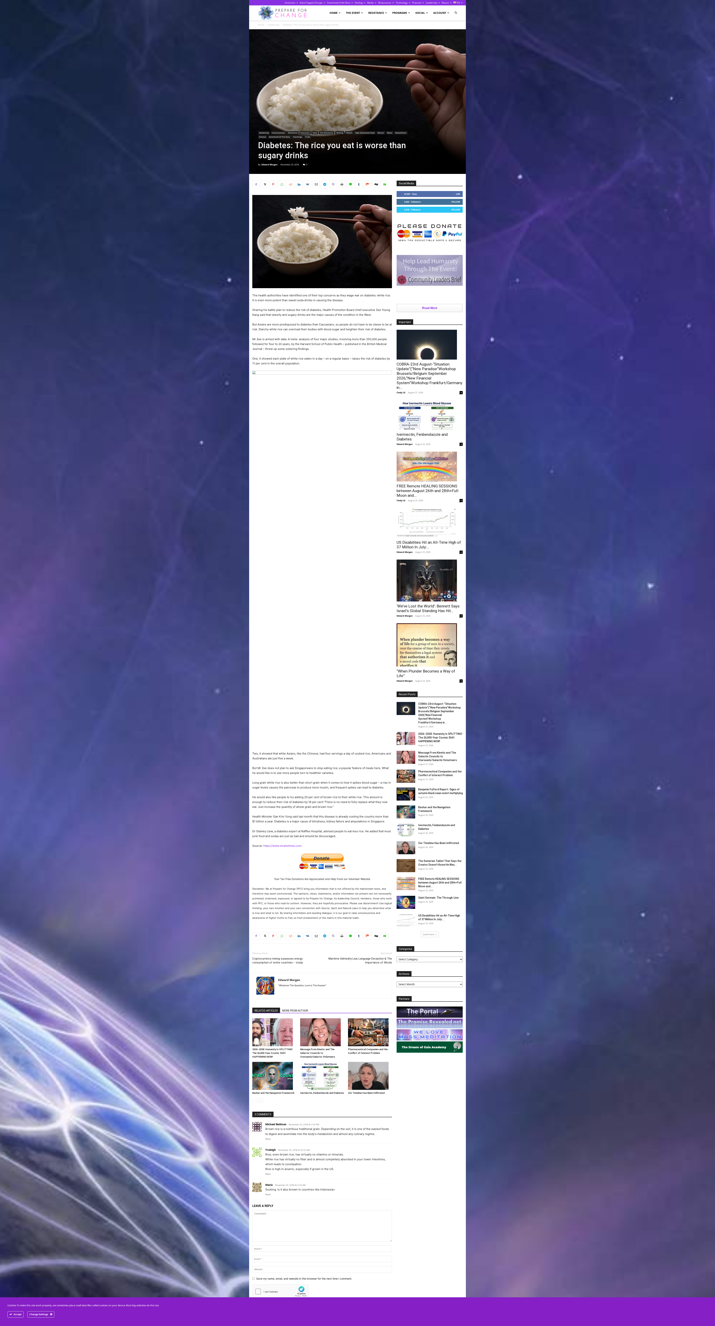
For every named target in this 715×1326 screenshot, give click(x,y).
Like (458, 194)
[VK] (307, 184)
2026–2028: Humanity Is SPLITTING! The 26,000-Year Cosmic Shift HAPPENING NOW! (272, 1053)
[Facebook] (256, 184)
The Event (353, 13)
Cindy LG (401, 392)
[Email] (316, 184)
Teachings (297, 137)
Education (305, 132)
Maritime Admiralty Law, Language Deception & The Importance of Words (360, 960)
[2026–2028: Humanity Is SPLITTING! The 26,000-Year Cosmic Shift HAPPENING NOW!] (274, 1032)
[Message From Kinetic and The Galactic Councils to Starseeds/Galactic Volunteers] (322, 1032)
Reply (268, 1139)
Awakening (273, 24)
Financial (416, 2)
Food (315, 132)
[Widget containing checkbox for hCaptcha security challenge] (280, 1291)
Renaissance (384, 2)
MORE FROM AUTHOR (295, 1010)
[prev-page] (254, 1100)
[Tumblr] (359, 184)
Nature (445, 2)
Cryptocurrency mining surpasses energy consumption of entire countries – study (277, 960)
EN (458, 2)
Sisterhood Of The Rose (279, 137)
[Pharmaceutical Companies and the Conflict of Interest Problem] (370, 1032)
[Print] (341, 184)
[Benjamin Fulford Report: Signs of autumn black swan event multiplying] (406, 794)
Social (420, 13)
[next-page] (260, 1100)
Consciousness (278, 132)
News (389, 132)
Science (262, 137)
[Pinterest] (273, 184)
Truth (307, 137)
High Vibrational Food (364, 132)
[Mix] (367, 184)
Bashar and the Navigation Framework (273, 1093)
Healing (359, 2)
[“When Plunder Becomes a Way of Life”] (430, 645)
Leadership (431, 2)
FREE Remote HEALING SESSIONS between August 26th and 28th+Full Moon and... (427, 491)
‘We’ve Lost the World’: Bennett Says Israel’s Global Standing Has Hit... (428, 608)
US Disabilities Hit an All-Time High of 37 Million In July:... (429, 544)
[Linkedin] (299, 184)
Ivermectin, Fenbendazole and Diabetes (322, 1093)
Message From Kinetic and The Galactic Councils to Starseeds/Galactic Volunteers (317, 1053)
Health (349, 132)
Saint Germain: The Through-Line (438, 897)
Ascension (290, 2)
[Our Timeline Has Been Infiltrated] (370, 1076)
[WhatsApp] (281, 184)
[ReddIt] (290, 184)
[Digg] (376, 184)
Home (334, 13)
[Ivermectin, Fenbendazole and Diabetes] (322, 1076)
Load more (428, 934)
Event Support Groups (311, 2)
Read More (429, 308)
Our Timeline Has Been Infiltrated (366, 1093)
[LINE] (350, 184)
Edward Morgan (269, 164)
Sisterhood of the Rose (338, 2)
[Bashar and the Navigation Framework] (274, 1076)
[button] (456, 13)
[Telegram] (324, 184)
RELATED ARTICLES (266, 1010)
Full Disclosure (326, 132)
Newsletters (400, 132)
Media (370, 2)
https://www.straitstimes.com (282, 846)
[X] (264, 184)
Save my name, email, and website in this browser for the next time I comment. (304, 1278)
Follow (455, 201)
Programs (399, 13)
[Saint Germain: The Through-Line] (406, 902)
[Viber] (333, 184)
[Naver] (384, 184)
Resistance (376, 13)
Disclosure (292, 132)
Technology (402, 2)
